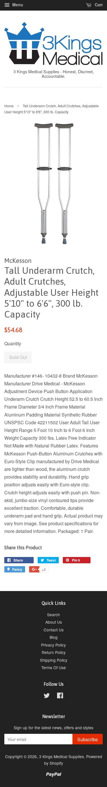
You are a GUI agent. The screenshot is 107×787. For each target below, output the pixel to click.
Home (9, 105)
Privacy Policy (53, 645)
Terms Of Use (53, 667)
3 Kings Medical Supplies (61, 756)
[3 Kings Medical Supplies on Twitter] (47, 696)
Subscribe (87, 739)
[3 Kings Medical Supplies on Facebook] (60, 696)
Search (53, 614)
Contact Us (54, 630)
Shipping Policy (53, 660)
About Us (53, 622)
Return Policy (54, 652)
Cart (98, 4)
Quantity (12, 343)
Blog (54, 637)
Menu (17, 4)
